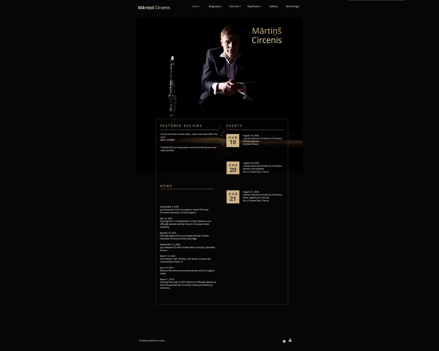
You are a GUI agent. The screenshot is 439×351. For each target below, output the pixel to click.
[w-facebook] (284, 342)
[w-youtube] (290, 340)
